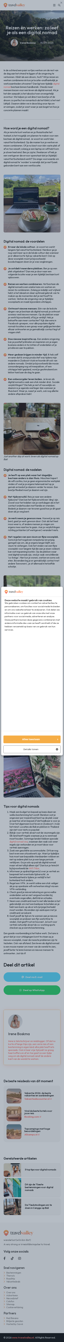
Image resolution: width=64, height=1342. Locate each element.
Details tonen (31, 749)
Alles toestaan (31, 739)
